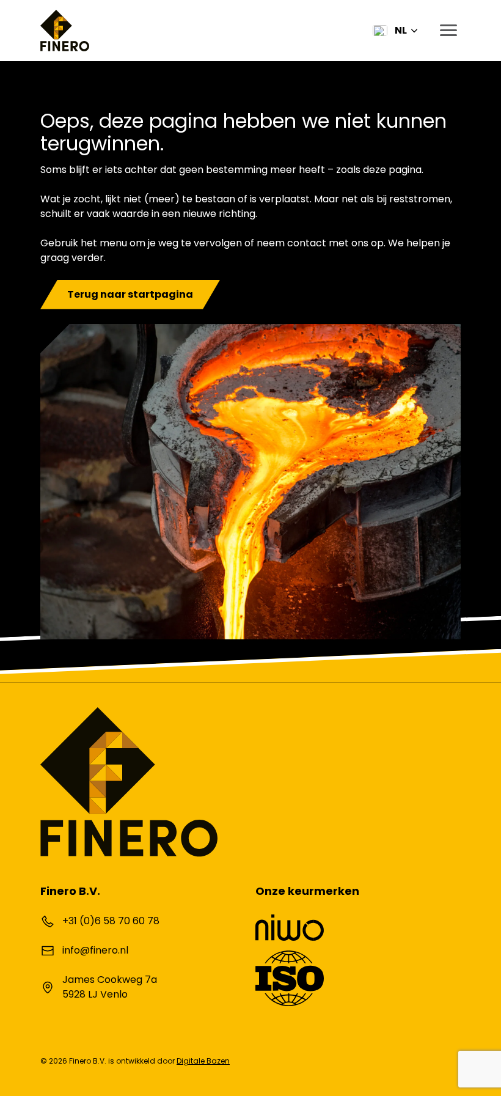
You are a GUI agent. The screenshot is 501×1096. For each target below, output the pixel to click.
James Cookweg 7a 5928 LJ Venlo (109, 987)
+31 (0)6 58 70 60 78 (110, 921)
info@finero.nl (95, 950)
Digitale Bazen (203, 1061)
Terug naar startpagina (130, 294)
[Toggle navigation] (445, 30)
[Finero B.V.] (64, 30)
